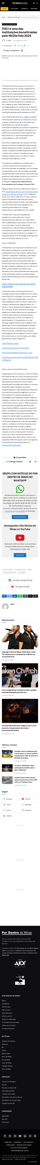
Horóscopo (5, 1122)
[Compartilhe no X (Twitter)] (18, 45)
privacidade (21, 511)
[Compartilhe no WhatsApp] (21, 45)
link (6, 130)
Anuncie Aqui (6, 1007)
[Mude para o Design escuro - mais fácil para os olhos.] (37, 3)
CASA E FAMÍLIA (8, 570)
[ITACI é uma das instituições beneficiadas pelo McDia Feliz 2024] (20, 66)
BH (3, 1047)
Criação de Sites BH (8, 1103)
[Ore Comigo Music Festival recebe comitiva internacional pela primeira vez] (20, 675)
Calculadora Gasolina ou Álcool (12, 1097)
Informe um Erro (7, 1016)
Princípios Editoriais (8, 1028)
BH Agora (14, 8)
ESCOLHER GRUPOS (20, 517)
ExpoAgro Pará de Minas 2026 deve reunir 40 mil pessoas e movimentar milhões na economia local (19, 654)
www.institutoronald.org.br (11, 445)
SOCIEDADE (22, 573)
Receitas (4, 1119)
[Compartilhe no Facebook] (14, 45)
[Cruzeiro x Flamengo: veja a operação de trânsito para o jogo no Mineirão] (7, 768)
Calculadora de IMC (8, 1091)
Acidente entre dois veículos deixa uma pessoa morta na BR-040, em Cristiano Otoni (26, 780)
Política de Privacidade (19, 1148)
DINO (9, 40)
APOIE (4, 9)
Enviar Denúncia (7, 1013)
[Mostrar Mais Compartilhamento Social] (28, 45)
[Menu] (3, 3)
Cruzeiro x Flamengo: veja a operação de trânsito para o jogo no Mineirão (24, 767)
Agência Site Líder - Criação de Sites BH (14, 1159)
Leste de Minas (7, 1063)
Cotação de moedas (8, 1094)
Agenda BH (5, 1116)
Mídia (29, 570)
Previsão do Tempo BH (9, 1088)
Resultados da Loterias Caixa (11, 1100)
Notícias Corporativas (9, 24)
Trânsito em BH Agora (9, 1082)
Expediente (5, 1004)
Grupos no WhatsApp (9, 1019)
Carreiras (5, 1044)
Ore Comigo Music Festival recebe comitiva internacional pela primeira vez (19, 691)
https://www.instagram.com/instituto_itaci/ (17, 353)
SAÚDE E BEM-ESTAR (9, 573)
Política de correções (9, 1025)
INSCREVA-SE (20, 555)
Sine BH (4, 1085)
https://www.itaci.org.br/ (10, 343)
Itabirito (24, 8)
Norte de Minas (7, 1057)
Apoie (4, 1000)
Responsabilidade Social (20, 1150)
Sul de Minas (6, 1060)
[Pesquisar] (34, 3)
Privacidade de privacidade (10, 1022)
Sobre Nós (8, 1142)
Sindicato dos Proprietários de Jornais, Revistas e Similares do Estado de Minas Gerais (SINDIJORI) (19, 953)
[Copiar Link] (24, 45)
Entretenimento (20, 570)
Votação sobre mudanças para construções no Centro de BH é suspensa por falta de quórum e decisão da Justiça (26, 754)
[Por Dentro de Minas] (20, 3)
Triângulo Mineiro (7, 1066)
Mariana (34, 8)
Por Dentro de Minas (19, 1157)
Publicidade (11, 1145)
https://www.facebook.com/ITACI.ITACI (15, 348)
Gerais (4, 1050)
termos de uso (10, 511)
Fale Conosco (6, 1010)
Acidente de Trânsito (8, 1041)
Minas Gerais (6, 1053)
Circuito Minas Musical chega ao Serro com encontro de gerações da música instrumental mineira (19, 728)
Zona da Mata (6, 1069)
